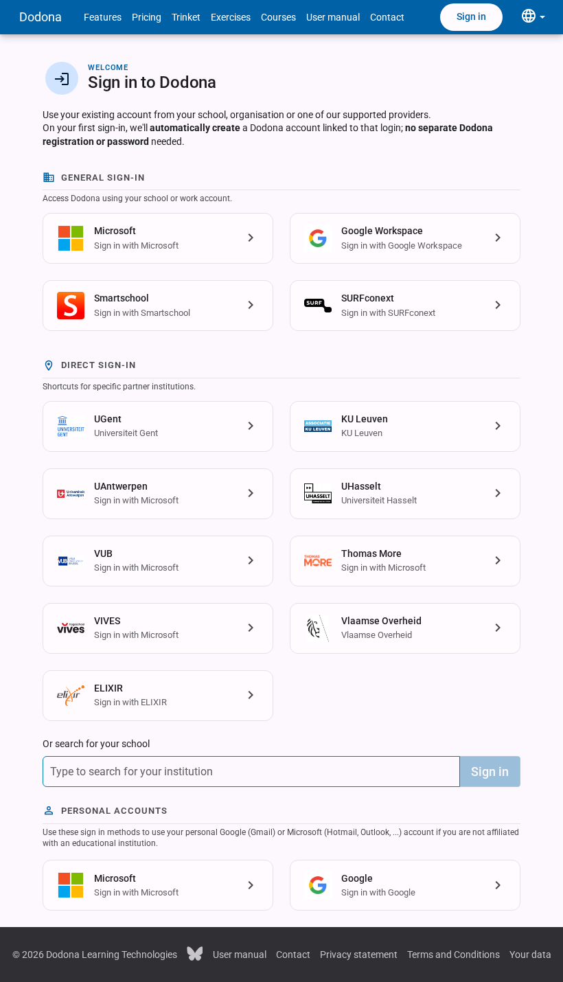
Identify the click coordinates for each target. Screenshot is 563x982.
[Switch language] (532, 17)
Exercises (231, 17)
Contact (387, 17)
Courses (278, 17)
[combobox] (251, 771)
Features (103, 17)
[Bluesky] (195, 953)
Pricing (146, 17)
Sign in (471, 16)
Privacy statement (359, 954)
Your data (530, 954)
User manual (333, 17)
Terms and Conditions (453, 954)
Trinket (186, 17)
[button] (158, 238)
